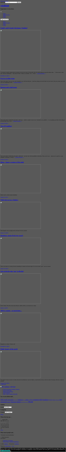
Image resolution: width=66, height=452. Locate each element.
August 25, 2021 (4, 84)
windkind (5, 5)
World (30, 402)
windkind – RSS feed (9, 387)
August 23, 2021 (4, 159)
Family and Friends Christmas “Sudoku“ (14, 28)
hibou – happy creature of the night (12, 162)
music (8, 402)
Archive (2, 407)
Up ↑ (13, 446)
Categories (3, 412)
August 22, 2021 (4, 197)
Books (4, 16)
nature (18, 402)
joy (61, 400)
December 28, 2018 (5, 383)
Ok (1, 450)
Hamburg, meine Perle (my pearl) (12, 235)
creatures (36, 400)
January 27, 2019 (4, 232)
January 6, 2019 (4, 307)
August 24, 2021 (4, 123)
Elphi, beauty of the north (9, 349)
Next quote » (3, 438)
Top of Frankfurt (6, 126)
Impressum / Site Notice (8, 440)
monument (4, 402)
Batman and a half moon (9, 87)
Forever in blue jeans (8, 78)
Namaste (13, 402)
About (4, 17)
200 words (4, 400)
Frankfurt (45, 400)
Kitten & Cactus (6, 14)
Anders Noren (8, 446)
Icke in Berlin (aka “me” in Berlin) (12, 271)
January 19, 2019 (4, 268)
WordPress (16, 443)
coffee (26, 400)
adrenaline (11, 400)
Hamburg (54, 399)
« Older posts (3, 384)
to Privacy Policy (6, 450)
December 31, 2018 (5, 346)
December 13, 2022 (5, 75)
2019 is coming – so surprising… (11, 310)
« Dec (2, 430)
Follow (2, 414)
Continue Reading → (41, 73)
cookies (31, 399)
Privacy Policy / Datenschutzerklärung (11, 441)
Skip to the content (4, 1)
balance (20, 400)
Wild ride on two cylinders (9, 200)
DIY (40, 400)
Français (50, 399)
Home (4, 13)
